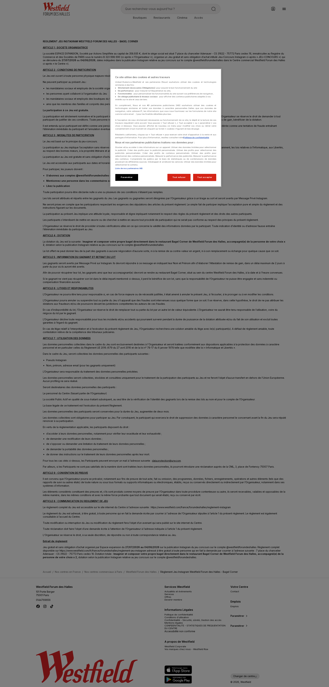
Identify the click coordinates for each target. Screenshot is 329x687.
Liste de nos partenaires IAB (129, 168)
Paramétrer (127, 177)
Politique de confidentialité (196, 137)
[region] (165, 128)
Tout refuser (179, 177)
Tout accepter (204, 177)
